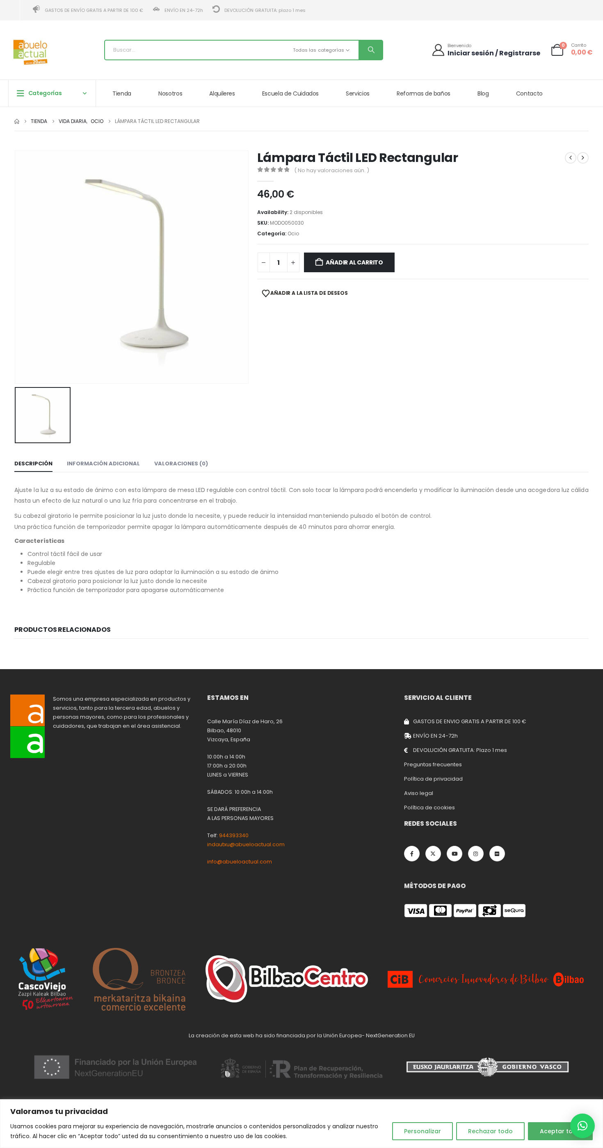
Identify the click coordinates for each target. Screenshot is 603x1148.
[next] (583, 158)
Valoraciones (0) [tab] (181, 463)
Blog (483, 93)
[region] (301, 1123)
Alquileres (222, 93)
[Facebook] (412, 853)
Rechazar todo (490, 1131)
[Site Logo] (30, 52)
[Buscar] (370, 50)
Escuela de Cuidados (290, 93)
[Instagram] (476, 853)
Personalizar (422, 1131)
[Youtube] (454, 853)
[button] (582, 1126)
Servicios (358, 93)
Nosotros (170, 93)
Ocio (293, 233)
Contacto (529, 93)
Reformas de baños (423, 93)
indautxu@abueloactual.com (246, 844)
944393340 (234, 835)
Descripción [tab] (33, 463)
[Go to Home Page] (16, 121)
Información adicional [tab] (103, 463)
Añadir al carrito (354, 262)
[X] (433, 853)
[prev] (570, 158)
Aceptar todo (560, 1131)
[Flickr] (497, 853)
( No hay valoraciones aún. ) (331, 170)
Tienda (121, 93)
